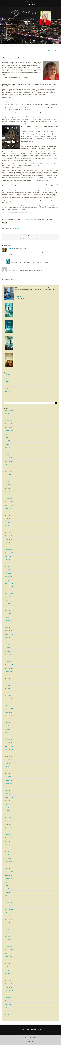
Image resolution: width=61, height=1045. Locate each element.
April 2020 (7, 610)
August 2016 (8, 759)
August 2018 (8, 678)
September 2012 (9, 919)
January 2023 (8, 498)
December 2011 (9, 949)
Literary (13, 228)
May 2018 (7, 688)
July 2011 (7, 966)
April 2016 (7, 773)
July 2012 (7, 926)
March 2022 (8, 532)
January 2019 (8, 661)
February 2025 (8, 420)
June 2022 (7, 522)
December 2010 (9, 990)
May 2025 (7, 413)
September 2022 (9, 512)
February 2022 (8, 535)
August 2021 (8, 556)
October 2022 (8, 508)
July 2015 (7, 804)
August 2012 (8, 922)
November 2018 (9, 668)
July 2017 (7, 722)
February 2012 (8, 943)
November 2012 (9, 912)
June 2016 (7, 766)
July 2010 (7, 1007)
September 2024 (9, 430)
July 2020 (7, 600)
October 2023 (8, 468)
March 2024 (8, 451)
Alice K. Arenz (11, 268)
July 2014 (7, 844)
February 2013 (8, 902)
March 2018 (8, 695)
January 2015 (8, 824)
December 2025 (9, 410)
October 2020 (8, 590)
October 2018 (8, 671)
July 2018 (7, 681)
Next (56, 50)
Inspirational (8, 378)
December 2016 (9, 746)
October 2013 (8, 875)
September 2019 (9, 634)
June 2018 (7, 685)
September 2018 (9, 675)
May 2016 (7, 770)
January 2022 (8, 539)
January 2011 (8, 987)
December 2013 (9, 868)
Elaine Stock (11, 248)
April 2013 (7, 895)
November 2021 (9, 546)
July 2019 (7, 641)
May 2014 (7, 851)
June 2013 (7, 888)
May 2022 (7, 525)
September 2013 (9, 878)
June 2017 (7, 725)
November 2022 (9, 505)
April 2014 (7, 854)
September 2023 (9, 471)
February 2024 (8, 454)
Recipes (7, 395)
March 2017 (8, 736)
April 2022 (7, 529)
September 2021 (9, 552)
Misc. (6, 384)
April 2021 (7, 569)
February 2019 (8, 658)
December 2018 (9, 664)
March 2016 (8, 776)
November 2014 (9, 831)
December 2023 (9, 461)
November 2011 (9, 953)
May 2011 (7, 973)
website (28, 219)
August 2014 (8, 841)
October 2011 (8, 956)
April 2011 (7, 977)
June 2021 (7, 563)
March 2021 (8, 573)
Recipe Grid (8, 391)
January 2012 (8, 946)
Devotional (7, 374)
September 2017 (9, 715)
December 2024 (9, 423)
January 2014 (8, 865)
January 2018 (8, 702)
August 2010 (8, 1004)
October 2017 (8, 712)
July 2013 (7, 885)
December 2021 (9, 542)
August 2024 (8, 434)
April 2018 (7, 692)
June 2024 (7, 440)
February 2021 (8, 576)
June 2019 (7, 644)
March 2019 (8, 654)
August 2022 (8, 515)
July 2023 (7, 478)
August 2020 (8, 596)
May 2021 (7, 566)
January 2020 (8, 620)
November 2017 (9, 708)
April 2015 (7, 814)
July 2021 (7, 559)
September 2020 (9, 593)
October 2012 (8, 916)
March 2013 (8, 899)
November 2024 (9, 427)
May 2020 (7, 607)
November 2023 (9, 464)
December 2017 (9, 705)
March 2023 (8, 491)
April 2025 (7, 417)
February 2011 (8, 983)
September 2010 (9, 1000)
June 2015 (7, 807)
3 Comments (19, 228)
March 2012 (8, 939)
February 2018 (8, 698)
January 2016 (8, 783)
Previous (51, 50)
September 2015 (9, 797)
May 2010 (7, 1014)
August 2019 (8, 637)
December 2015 (9, 787)
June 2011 (7, 970)
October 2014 (8, 834)
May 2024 (7, 444)
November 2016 (9, 749)
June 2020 (7, 603)
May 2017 (7, 729)
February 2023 (8, 495)
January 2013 (8, 905)
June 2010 (7, 1011)
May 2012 (7, 933)
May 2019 (7, 647)
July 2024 (7, 437)
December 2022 (9, 501)
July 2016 (7, 763)
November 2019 (9, 627)
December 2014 (9, 827)
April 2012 (7, 936)
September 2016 (9, 756)
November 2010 (9, 994)
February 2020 (8, 617)
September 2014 (9, 837)
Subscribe (18, 296)
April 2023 (7, 488)
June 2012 (7, 929)
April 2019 (7, 651)
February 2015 (8, 821)
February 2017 (8, 739)
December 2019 (9, 624)
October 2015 (8, 793)
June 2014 (7, 848)
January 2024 (8, 457)
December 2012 (9, 909)
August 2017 (8, 719)
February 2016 (8, 780)
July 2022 (7, 518)
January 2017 (8, 742)
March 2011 (8, 980)
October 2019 (8, 630)
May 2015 (7, 810)
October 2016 (8, 753)
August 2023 (8, 474)
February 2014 (8, 861)
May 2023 (7, 484)
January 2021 (8, 580)
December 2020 (9, 583)
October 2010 (8, 997)
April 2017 (7, 732)
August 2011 (8, 963)
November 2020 (9, 586)
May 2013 (7, 892)
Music (6, 388)
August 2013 (8, 882)
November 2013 (9, 871)
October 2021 (8, 549)
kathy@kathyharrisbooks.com (30, 1)
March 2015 (8, 817)
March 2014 (8, 858)
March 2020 (8, 613)
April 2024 (7, 447)
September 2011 (9, 960)
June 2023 (7, 481)
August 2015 (8, 800)
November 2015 (9, 790)
